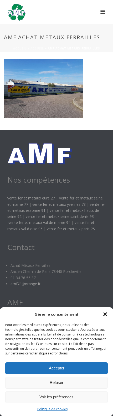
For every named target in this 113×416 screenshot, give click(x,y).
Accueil (20, 48)
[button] (105, 314)
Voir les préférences (56, 397)
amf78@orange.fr (25, 283)
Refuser (56, 382)
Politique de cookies (52, 409)
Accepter (56, 368)
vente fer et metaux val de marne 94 (39, 222)
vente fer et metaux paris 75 (71, 228)
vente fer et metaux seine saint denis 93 (60, 216)
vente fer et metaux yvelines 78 (59, 204)
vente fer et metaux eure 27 (31, 198)
